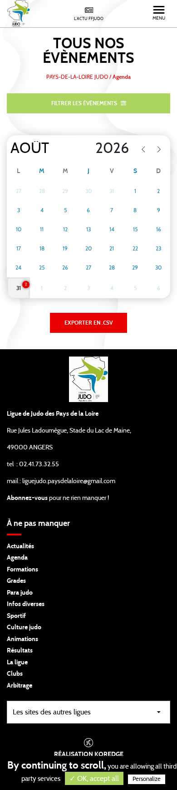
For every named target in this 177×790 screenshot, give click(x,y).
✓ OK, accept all (94, 778)
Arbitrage (19, 686)
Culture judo (24, 627)
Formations (22, 569)
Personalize (147, 779)
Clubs (15, 674)
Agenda (17, 558)
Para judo (20, 593)
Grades (16, 581)
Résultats (20, 650)
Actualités (20, 546)
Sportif (16, 616)
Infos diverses (25, 604)
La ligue (17, 662)
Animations (22, 639)
